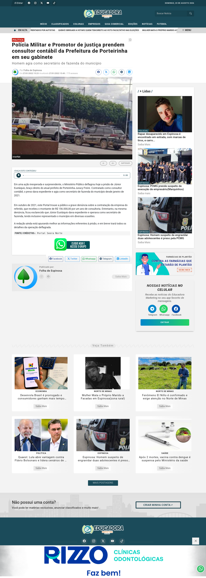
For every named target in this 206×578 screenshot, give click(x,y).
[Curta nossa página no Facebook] (84, 541)
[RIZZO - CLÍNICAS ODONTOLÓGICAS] (103, 560)
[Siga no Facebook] (29, 3)
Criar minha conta (157, 505)
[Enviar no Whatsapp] (114, 72)
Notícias (148, 23)
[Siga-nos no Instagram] (94, 541)
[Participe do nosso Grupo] (72, 245)
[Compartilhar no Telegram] (122, 72)
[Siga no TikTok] (54, 3)
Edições (134, 23)
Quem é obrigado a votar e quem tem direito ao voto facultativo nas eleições (91, 30)
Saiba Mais (121, 276)
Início (44, 23)
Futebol (162, 24)
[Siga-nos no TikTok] (122, 541)
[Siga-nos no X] (103, 541)
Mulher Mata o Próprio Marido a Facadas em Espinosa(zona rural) (169, 30)
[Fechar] (195, 541)
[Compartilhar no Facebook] (98, 72)
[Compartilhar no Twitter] (106, 72)
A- (104, 163)
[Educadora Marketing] (103, 13)
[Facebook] (48, 277)
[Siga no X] (41, 3)
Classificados (61, 23)
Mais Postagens (103, 482)
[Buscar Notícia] (190, 13)
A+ (113, 163)
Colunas (79, 23)
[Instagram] (41, 277)
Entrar (19, 3)
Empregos (95, 23)
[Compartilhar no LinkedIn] (129, 72)
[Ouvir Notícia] (18, 175)
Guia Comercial (115, 23)
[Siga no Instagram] (35, 3)
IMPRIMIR (125, 163)
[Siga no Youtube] (48, 3)
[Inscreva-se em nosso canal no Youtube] (112, 541)
